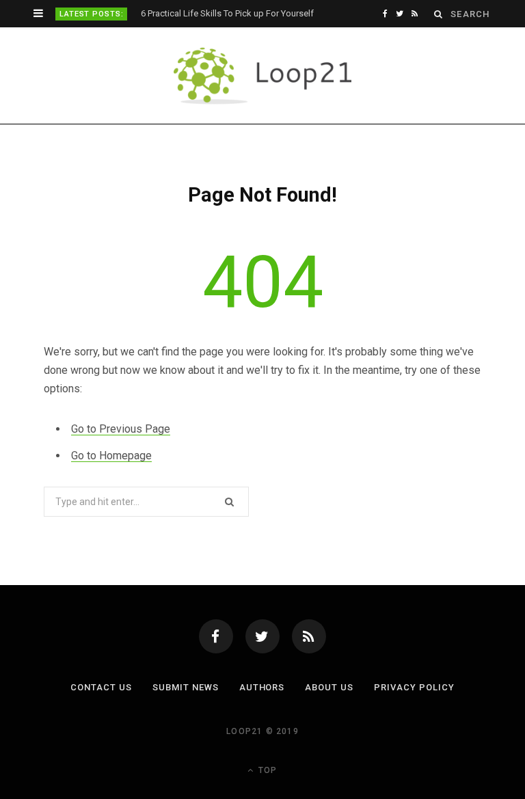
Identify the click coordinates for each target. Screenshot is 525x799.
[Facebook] (216, 636)
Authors (262, 687)
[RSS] (309, 636)
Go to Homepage (111, 455)
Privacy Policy (414, 687)
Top (266, 770)
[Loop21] (263, 76)
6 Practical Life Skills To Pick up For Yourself (227, 13)
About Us (329, 687)
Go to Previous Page (120, 428)
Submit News (185, 687)
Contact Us (101, 687)
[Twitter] (262, 636)
